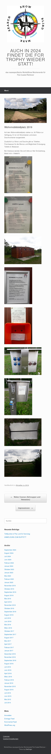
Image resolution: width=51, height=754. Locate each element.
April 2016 (8, 673)
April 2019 (8, 602)
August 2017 (8, 637)
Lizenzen (6, 736)
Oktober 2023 (9, 569)
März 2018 (8, 628)
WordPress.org (9, 725)
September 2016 (10, 660)
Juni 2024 (7, 559)
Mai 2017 (7, 641)
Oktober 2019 (9, 589)
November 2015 (10, 686)
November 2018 (10, 605)
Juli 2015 (7, 693)
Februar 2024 (9, 563)
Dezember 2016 (10, 654)
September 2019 (10, 592)
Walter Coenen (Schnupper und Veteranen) (25, 498)
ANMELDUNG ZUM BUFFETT (15, 537)
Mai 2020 (7, 576)
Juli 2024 (7, 556)
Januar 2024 (8, 566)
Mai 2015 (7, 699)
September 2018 (10, 611)
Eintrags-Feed (9, 718)
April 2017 (8, 644)
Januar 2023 (8, 572)
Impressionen (25, 508)
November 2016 (10, 657)
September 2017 (10, 634)
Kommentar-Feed (10, 722)
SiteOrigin (29, 749)
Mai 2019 (7, 598)
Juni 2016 (7, 670)
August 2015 (8, 689)
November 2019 (10, 585)
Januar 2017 (8, 650)
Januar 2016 (8, 683)
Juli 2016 (7, 667)
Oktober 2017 (9, 631)
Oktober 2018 (9, 608)
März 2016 (8, 676)
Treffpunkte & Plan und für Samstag (17, 534)
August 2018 (8, 615)
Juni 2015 (7, 696)
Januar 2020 (8, 582)
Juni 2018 (7, 621)
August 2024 (8, 553)
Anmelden (8, 715)
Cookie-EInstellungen (10, 739)
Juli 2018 (7, 618)
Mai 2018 (7, 624)
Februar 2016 (9, 680)
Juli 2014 (7, 702)
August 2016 (8, 663)
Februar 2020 (9, 579)
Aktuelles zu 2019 (22, 485)
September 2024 (10, 550)
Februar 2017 (9, 647)
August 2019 (8, 595)
